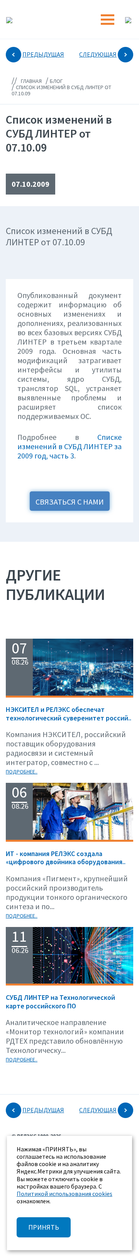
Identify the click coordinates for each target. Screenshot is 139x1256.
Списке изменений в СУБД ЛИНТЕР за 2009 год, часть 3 (69, 446)
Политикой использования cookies (64, 1193)
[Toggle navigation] (107, 19)
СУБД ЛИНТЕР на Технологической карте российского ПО (60, 1001)
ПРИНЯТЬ (43, 1227)
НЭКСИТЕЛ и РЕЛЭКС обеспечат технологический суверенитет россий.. (68, 713)
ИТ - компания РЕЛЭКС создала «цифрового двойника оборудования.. (65, 858)
